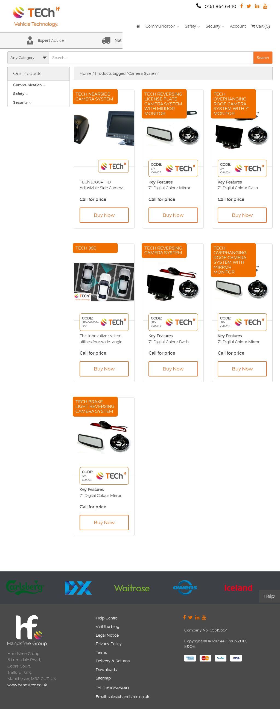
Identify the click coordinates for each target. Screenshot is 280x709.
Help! (269, 596)
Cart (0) (262, 26)
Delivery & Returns (113, 660)
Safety (190, 26)
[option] (32, 588)
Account (238, 26)
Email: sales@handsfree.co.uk (122, 696)
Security (213, 26)
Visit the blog (107, 626)
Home (85, 73)
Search (263, 57)
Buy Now (104, 215)
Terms (101, 652)
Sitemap (103, 678)
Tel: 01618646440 (112, 687)
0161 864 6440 (220, 6)
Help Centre (107, 618)
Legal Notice (107, 635)
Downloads (106, 669)
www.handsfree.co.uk (27, 684)
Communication (160, 26)
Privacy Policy (109, 643)
